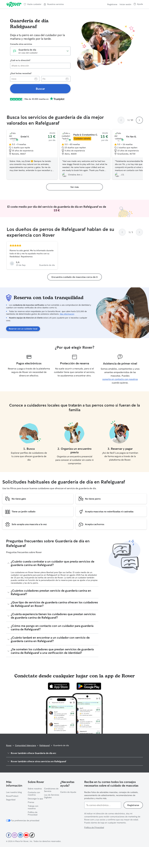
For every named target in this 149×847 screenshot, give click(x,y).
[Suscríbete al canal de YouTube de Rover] (26, 835)
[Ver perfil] (32, 255)
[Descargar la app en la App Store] (59, 686)
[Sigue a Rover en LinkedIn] (20, 835)
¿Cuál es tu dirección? (20, 60)
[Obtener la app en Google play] (89, 686)
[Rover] (13, 4)
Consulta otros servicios (21, 44)
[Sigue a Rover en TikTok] (32, 835)
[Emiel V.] (32, 154)
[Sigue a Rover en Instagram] (14, 835)
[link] (40, 88)
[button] (54, 4)
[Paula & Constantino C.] (84, 154)
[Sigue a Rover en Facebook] (8, 835)
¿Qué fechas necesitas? (20, 73)
